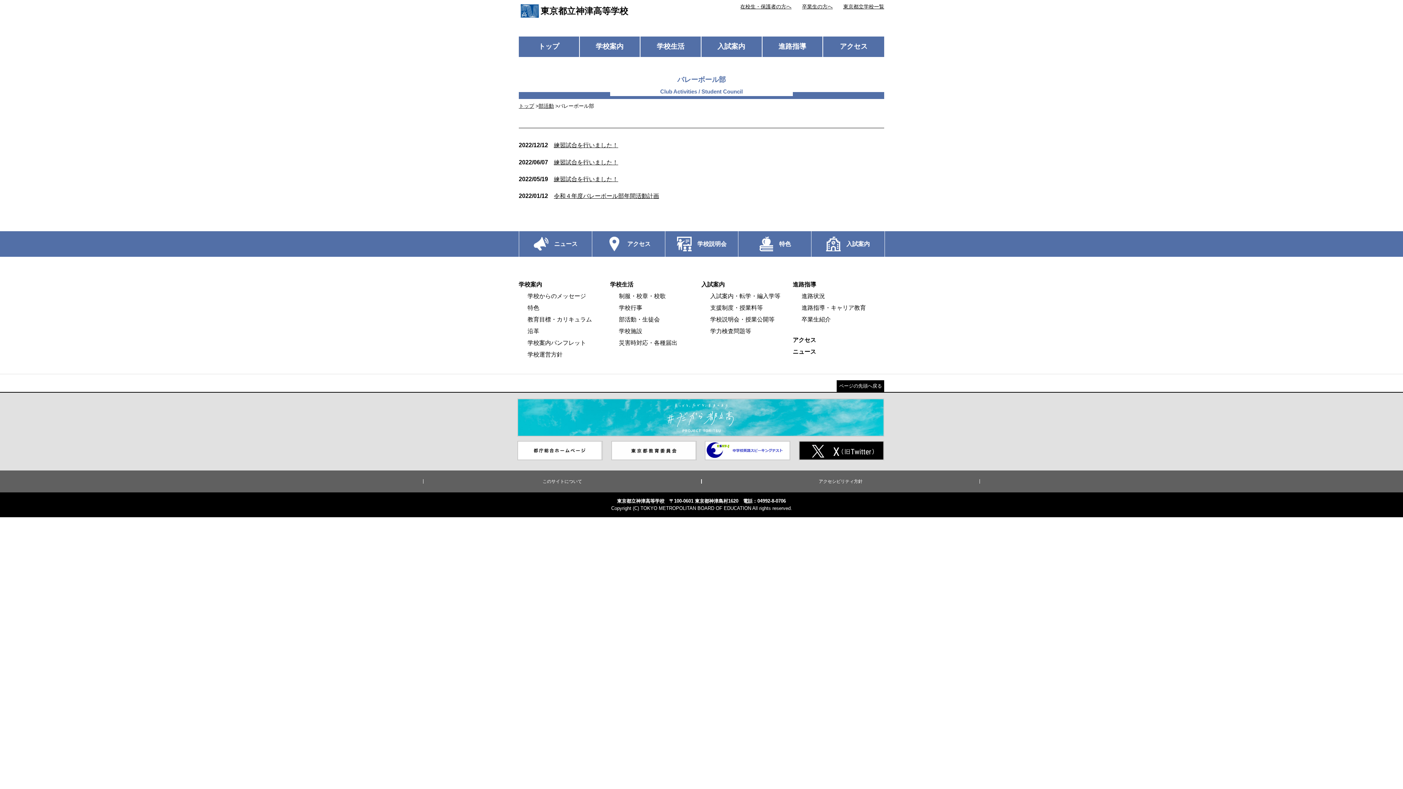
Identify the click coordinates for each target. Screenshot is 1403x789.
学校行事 (630, 308)
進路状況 (813, 296)
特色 (533, 308)
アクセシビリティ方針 (841, 481)
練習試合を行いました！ (568, 145)
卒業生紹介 (816, 319)
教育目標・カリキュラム (560, 319)
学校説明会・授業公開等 (742, 319)
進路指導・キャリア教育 (834, 308)
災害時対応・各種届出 (648, 343)
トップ (549, 46)
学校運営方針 (545, 354)
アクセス (854, 46)
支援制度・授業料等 (736, 308)
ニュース (804, 351)
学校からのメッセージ (557, 296)
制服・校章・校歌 (642, 296)
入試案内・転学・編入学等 (745, 296)
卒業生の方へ (817, 6)
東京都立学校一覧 (863, 6)
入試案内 (731, 46)
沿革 (533, 331)
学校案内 (610, 46)
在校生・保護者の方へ (765, 6)
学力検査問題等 (730, 331)
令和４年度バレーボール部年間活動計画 (589, 196)
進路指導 (792, 46)
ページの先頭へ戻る (860, 386)
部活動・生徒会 (639, 319)
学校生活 (671, 46)
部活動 (546, 106)
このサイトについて (562, 481)
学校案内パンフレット (557, 343)
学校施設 (630, 331)
